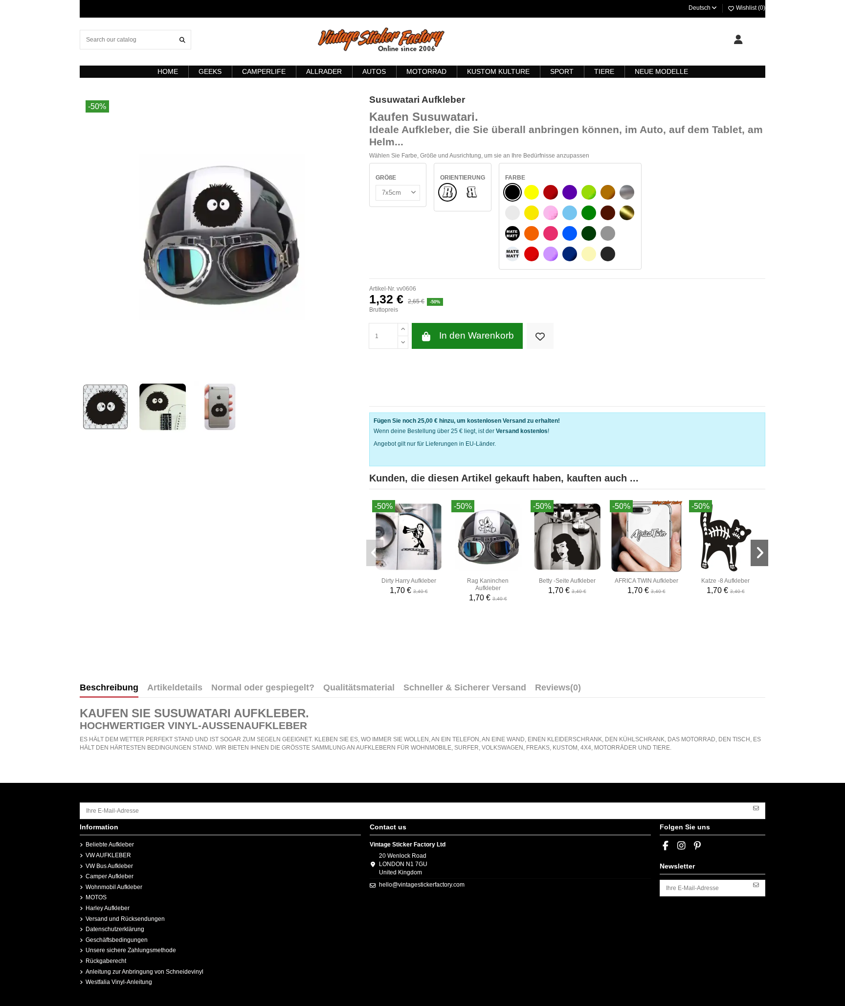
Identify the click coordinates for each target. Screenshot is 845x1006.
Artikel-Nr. (382, 288)
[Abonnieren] (756, 807)
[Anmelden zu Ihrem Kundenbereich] (738, 40)
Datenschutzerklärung (115, 929)
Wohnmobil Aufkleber (114, 887)
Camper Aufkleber (109, 876)
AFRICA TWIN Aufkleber (646, 580)
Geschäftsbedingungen (117, 940)
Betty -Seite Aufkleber (567, 580)
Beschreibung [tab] (109, 688)
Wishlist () (749, 7)
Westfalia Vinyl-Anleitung (119, 982)
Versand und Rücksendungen (125, 918)
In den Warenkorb (476, 335)
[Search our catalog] (182, 39)
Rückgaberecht (106, 961)
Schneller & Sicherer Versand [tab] (464, 688)
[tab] (558, 690)
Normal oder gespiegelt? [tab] (262, 688)
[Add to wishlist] (540, 336)
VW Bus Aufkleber (109, 866)
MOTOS (96, 897)
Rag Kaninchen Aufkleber (488, 584)
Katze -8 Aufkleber (725, 580)
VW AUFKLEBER (108, 855)
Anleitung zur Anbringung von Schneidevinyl (144, 971)
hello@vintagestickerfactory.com (422, 884)
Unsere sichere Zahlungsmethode (131, 950)
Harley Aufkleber (108, 908)
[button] (375, 553)
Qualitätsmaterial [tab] (359, 688)
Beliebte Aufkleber (110, 844)
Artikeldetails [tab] (174, 688)
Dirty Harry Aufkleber (408, 580)
